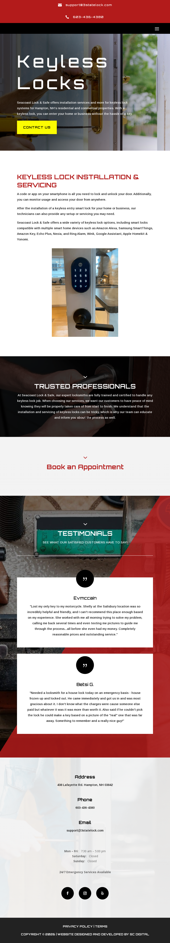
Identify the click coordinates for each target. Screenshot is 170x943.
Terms (101, 926)
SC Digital (139, 934)
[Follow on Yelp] (102, 893)
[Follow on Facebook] (67, 893)
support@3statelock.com (85, 830)
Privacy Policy (78, 926)
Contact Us (37, 127)
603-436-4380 (85, 807)
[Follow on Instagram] (85, 893)
